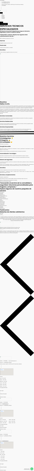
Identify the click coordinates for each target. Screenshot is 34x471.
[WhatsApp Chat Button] (31, 468)
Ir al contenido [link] (2, 0)
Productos (3, 17)
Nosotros (3, 15)
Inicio (2, 14)
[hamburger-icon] (1, 13)
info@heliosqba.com (5, 403)
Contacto (3, 18)
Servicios (3, 16)
